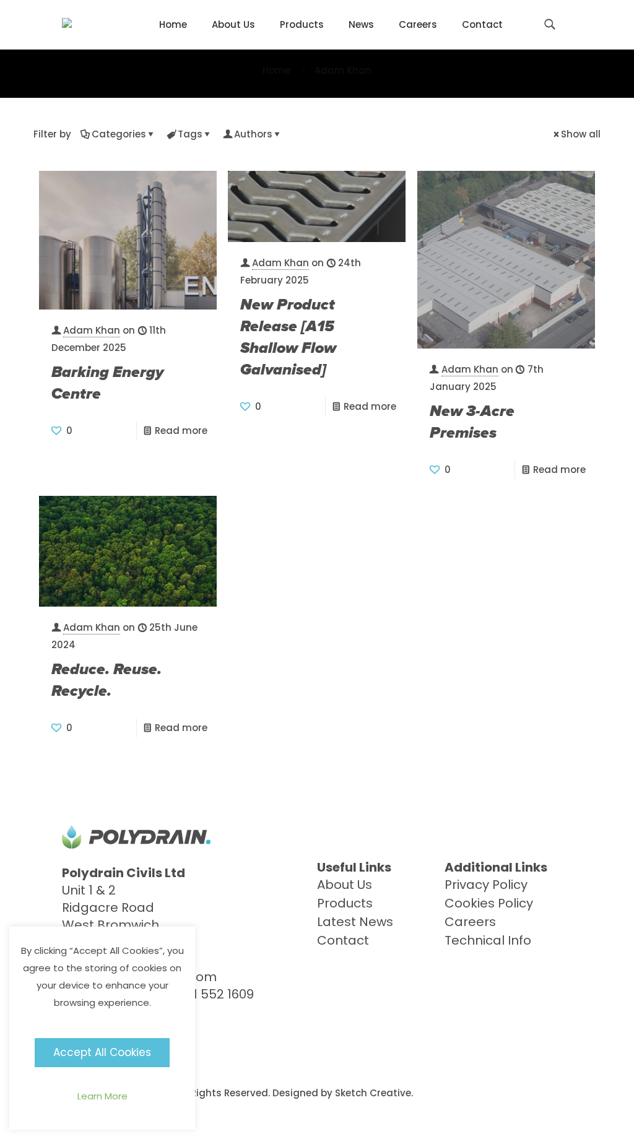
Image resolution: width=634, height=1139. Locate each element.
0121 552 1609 (214, 994)
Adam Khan (91, 330)
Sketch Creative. (374, 1092)
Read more (181, 430)
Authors (253, 134)
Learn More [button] (102, 1095)
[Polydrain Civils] (67, 24)
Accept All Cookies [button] (102, 1052)
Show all (581, 134)
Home (276, 70)
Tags (190, 134)
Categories (119, 134)
